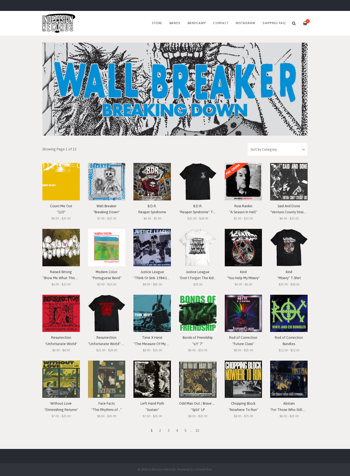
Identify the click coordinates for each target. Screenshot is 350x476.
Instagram (245, 23)
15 (197, 430)
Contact (220, 23)
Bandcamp (197, 23)
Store (157, 23)
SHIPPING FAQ (274, 23)
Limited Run (203, 469)
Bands (175, 23)
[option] (175, 89)
